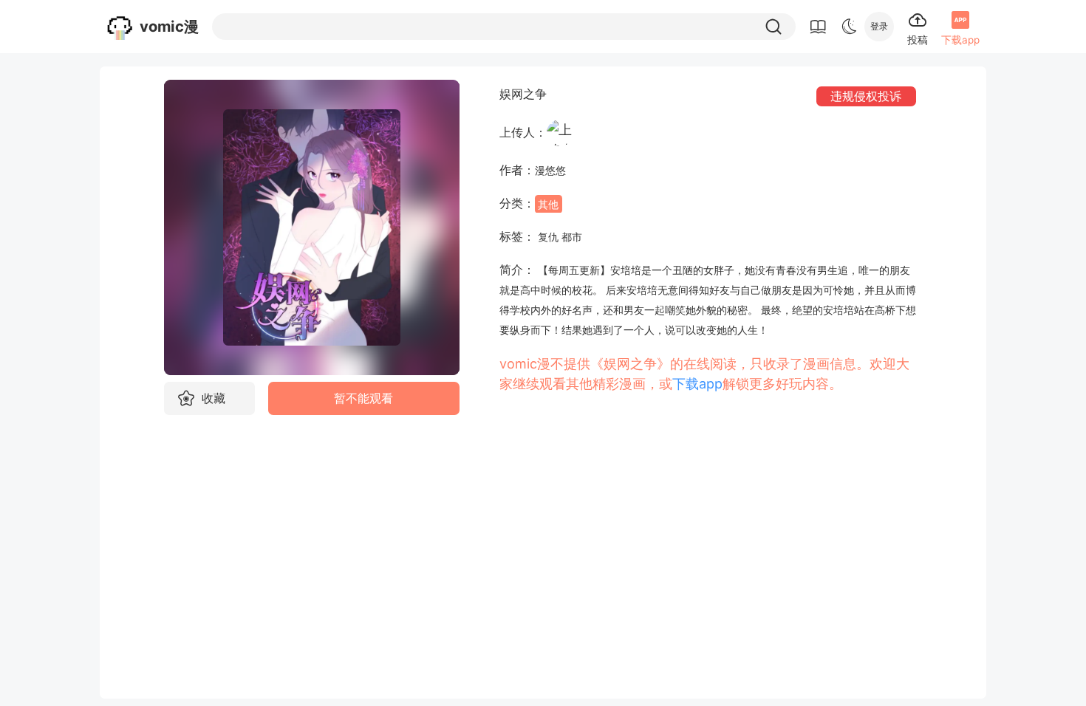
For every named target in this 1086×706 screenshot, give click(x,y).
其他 (548, 204)
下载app (697, 383)
